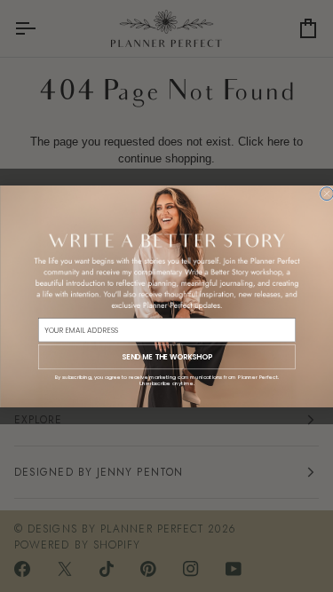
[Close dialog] (326, 193)
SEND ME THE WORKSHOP (166, 356)
